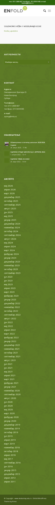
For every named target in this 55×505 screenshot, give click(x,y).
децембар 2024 (12, 223)
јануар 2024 (10, 257)
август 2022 (10, 318)
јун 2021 (8, 367)
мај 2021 (8, 371)
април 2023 (10, 288)
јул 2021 (8, 364)
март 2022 (9, 333)
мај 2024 (8, 242)
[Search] (43, 10)
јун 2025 (8, 212)
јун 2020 (8, 405)
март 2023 (9, 291)
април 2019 (10, 439)
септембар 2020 (12, 394)
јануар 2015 (10, 470)
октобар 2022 (11, 310)
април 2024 (10, 246)
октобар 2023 (11, 269)
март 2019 (9, 443)
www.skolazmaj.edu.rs (23, 498)
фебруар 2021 (11, 383)
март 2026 (9, 193)
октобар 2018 (11, 451)
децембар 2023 (12, 261)
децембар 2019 (12, 424)
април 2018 (10, 455)
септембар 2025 (12, 204)
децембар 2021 (12, 345)
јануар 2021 (10, 386)
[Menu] (49, 10)
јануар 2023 (10, 299)
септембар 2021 (12, 356)
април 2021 (10, 375)
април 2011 (10, 481)
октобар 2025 (11, 200)
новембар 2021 (12, 348)
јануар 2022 (10, 341)
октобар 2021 (11, 352)
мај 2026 (8, 185)
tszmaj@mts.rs (10, 116)
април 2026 (10, 189)
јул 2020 (8, 401)
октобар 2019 (11, 432)
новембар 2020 (12, 390)
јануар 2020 (10, 420)
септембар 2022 (12, 314)
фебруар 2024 (11, 254)
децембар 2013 (12, 474)
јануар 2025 (10, 219)
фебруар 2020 (11, 417)
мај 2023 (8, 284)
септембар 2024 (12, 235)
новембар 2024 (12, 227)
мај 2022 (8, 326)
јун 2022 (8, 322)
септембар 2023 (12, 273)
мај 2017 (8, 458)
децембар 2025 (12, 197)
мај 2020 (8, 409)
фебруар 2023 (11, 295)
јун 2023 (8, 280)
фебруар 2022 (11, 337)
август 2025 (10, 208)
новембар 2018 (12, 447)
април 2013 (10, 477)
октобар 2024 (11, 231)
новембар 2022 (12, 307)
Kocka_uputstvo (11, 31)
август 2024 (10, 238)
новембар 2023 (12, 265)
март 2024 (9, 250)
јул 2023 (8, 276)
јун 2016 (8, 466)
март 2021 (9, 379)
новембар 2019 (12, 428)
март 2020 (9, 413)
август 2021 (10, 360)
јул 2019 (8, 436)
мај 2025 (8, 216)
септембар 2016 (12, 462)
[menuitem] (43, 10)
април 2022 (10, 329)
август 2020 (10, 398)
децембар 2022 (12, 303)
